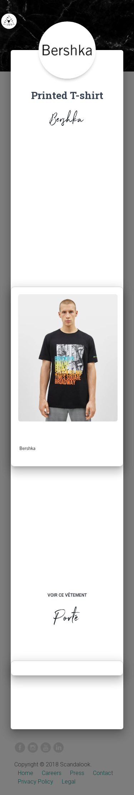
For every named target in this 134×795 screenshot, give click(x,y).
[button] (27, 448)
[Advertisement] (67, 209)
